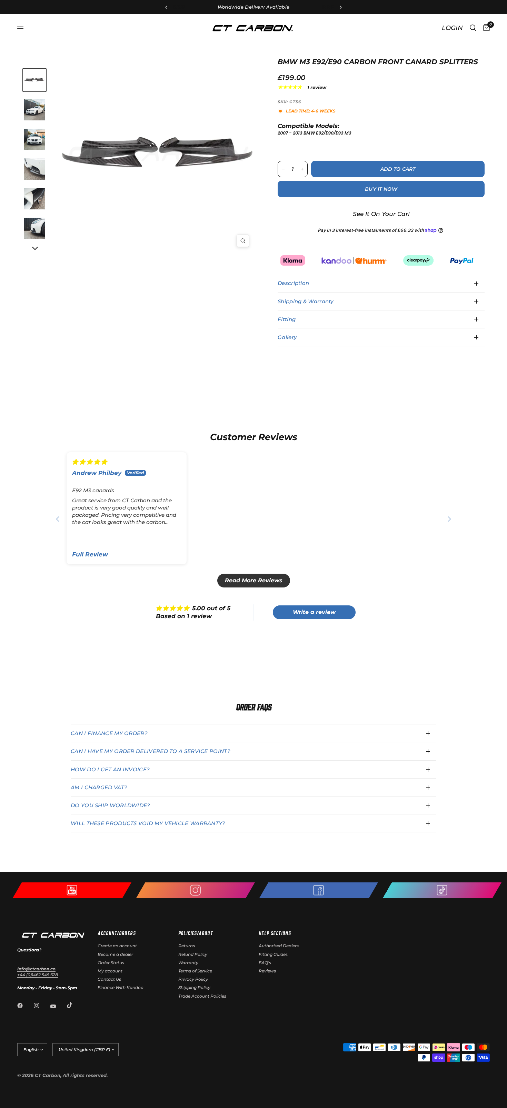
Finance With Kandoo (120, 987)
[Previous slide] (57, 519)
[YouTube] (58, 1006)
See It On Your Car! (381, 213)
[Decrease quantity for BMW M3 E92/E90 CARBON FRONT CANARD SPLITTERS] (283, 169)
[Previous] (111, 155)
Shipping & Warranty (306, 301)
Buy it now (381, 189)
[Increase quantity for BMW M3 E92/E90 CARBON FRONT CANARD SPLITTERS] (302, 169)
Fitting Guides (273, 954)
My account (110, 970)
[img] (89, 461)
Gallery (287, 337)
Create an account (117, 945)
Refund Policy (192, 954)
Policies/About (195, 933)
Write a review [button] (314, 612)
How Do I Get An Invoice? (110, 769)
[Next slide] (449, 519)
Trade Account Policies (202, 996)
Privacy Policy (193, 979)
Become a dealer (115, 954)
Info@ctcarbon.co (36, 968)
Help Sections (275, 933)
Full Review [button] (90, 554)
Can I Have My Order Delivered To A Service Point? (150, 751)
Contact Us (109, 979)
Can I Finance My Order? (109, 733)
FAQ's (265, 962)
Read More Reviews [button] (253, 580)
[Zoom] (243, 241)
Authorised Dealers (279, 945)
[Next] (34, 249)
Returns (186, 945)
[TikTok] (74, 1005)
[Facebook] (24, 1005)
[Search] (473, 28)
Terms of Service (195, 970)
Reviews (267, 970)
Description (293, 283)
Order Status (111, 962)
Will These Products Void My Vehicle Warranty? (148, 823)
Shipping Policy (194, 987)
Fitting (287, 319)
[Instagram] (41, 1005)
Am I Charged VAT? (99, 787)
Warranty (188, 962)
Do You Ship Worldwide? (110, 805)
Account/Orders (117, 933)
